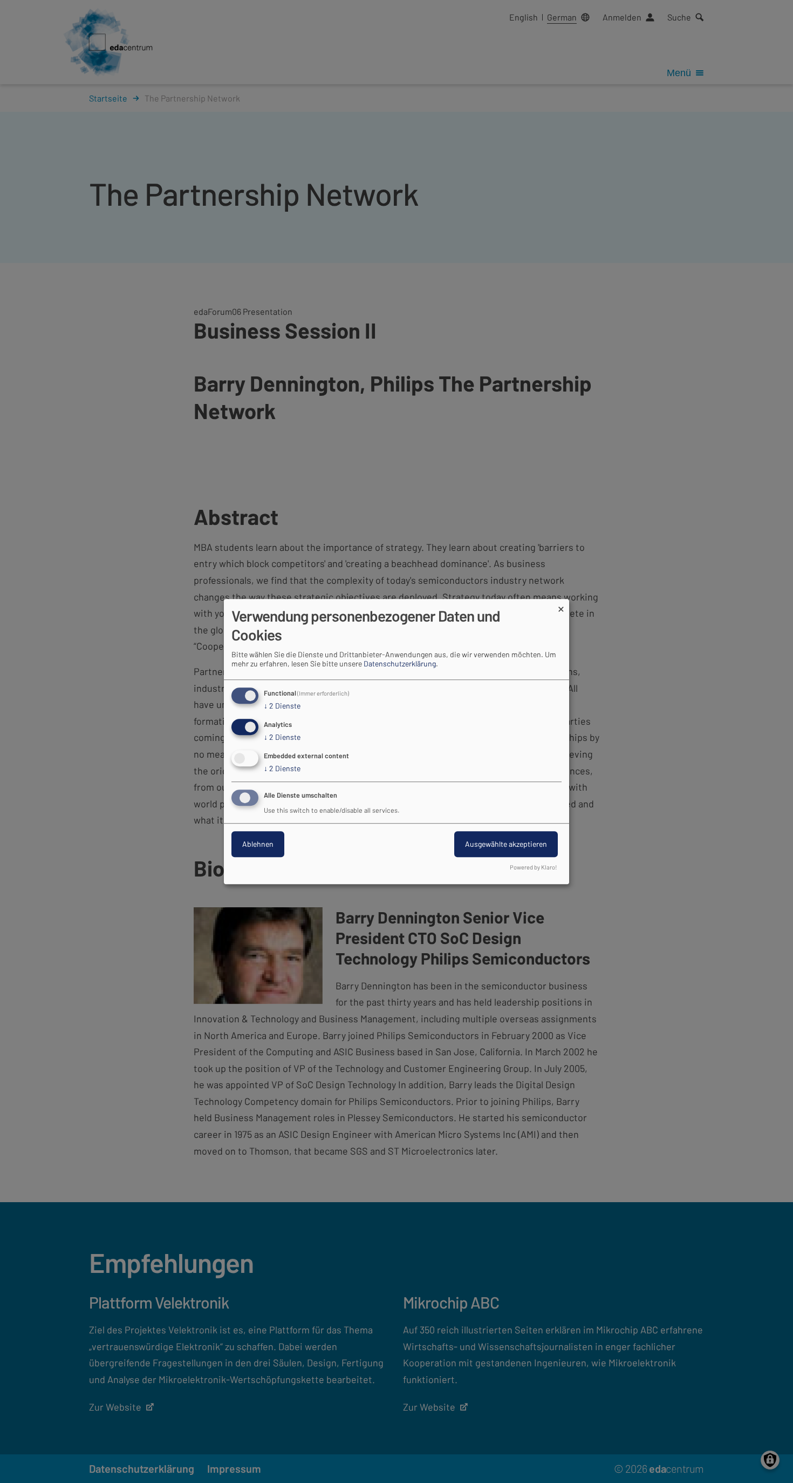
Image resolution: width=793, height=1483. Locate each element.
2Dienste (282, 706)
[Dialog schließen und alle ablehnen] (561, 605)
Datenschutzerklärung (400, 664)
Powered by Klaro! (533, 867)
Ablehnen (258, 843)
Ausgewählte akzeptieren (506, 843)
